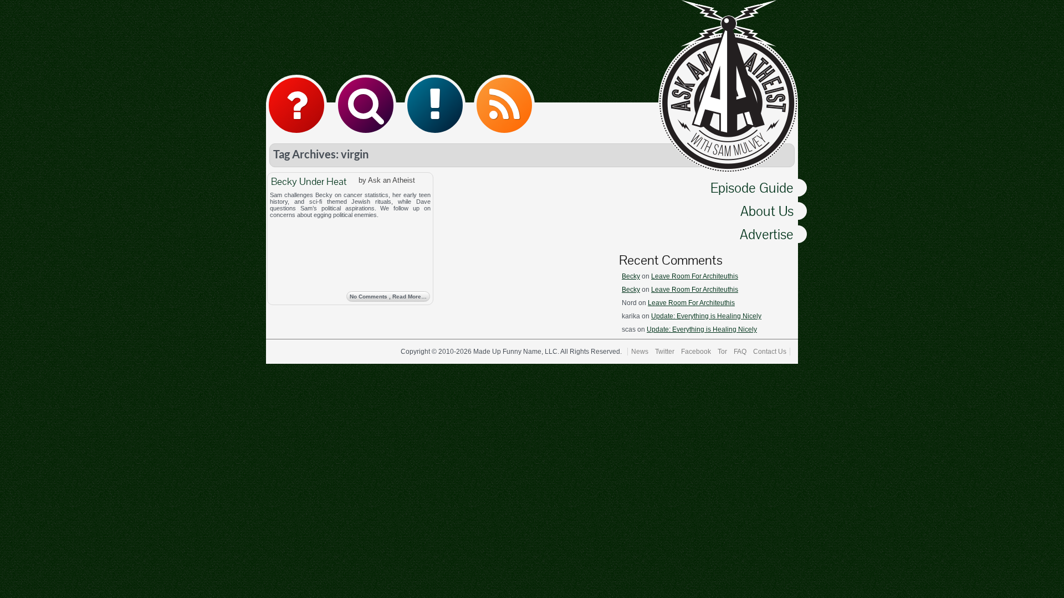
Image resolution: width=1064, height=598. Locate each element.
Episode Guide (752, 188)
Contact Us (769, 351)
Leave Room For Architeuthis (694, 276)
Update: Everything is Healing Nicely (706, 316)
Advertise (767, 234)
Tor (722, 351)
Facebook (696, 351)
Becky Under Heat (309, 181)
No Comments (388, 296)
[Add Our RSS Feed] (504, 105)
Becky (631, 276)
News (639, 351)
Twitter (664, 351)
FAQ (740, 351)
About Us (767, 211)
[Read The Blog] (435, 105)
